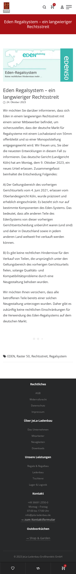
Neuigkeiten (38, 442)
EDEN (11, 356)
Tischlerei (38, 478)
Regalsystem (58, 356)
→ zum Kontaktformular (38, 519)
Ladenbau (38, 472)
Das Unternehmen (38, 429)
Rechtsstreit (39, 356)
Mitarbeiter (38, 436)
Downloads (38, 448)
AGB (38, 393)
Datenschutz (38, 405)
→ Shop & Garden (38, 538)
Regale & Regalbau (38, 466)
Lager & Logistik (38, 484)
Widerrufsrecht (38, 399)
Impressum (38, 412)
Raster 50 (23, 356)
